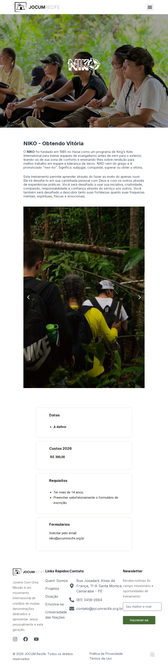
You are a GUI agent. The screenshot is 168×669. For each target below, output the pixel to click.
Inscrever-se (139, 620)
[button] (150, 7)
